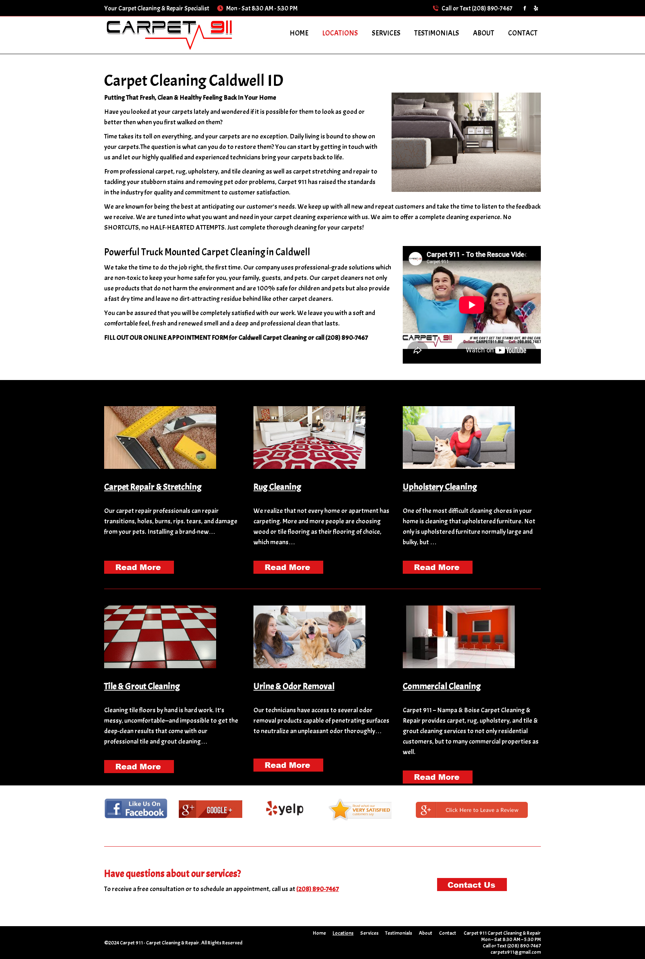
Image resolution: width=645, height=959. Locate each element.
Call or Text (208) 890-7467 (477, 8)
